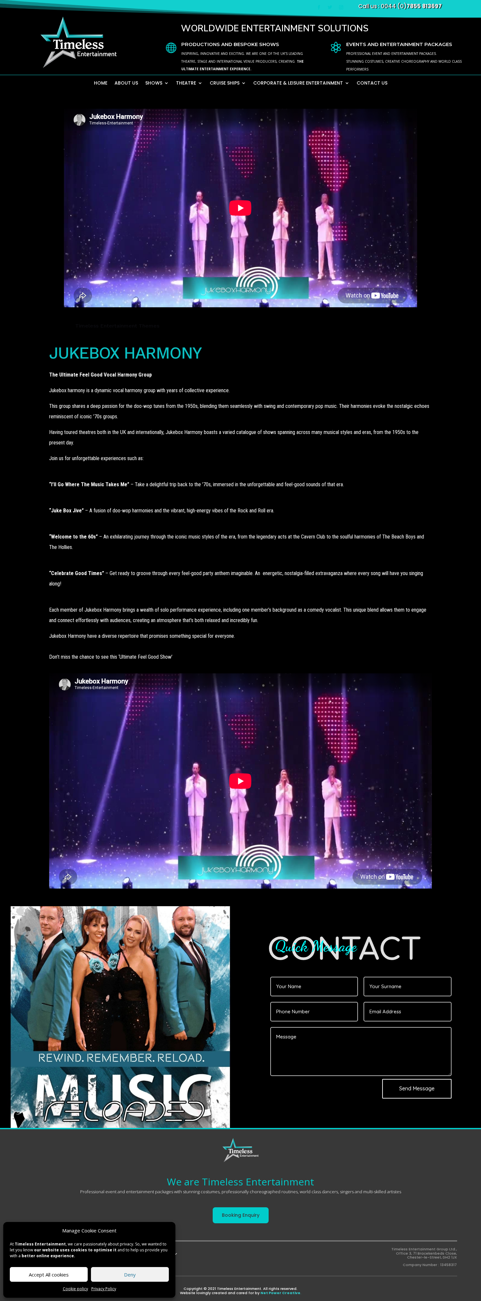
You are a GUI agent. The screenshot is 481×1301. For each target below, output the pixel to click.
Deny (130, 1274)
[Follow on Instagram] (341, 7)
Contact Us (372, 83)
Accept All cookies (49, 1274)
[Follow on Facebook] (319, 7)
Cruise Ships (225, 83)
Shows (153, 83)
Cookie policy (75, 1289)
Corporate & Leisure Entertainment (298, 83)
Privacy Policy (103, 1289)
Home (100, 83)
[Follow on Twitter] (330, 7)
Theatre (186, 83)
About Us (126, 83)
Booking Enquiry (240, 1215)
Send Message (417, 1088)
